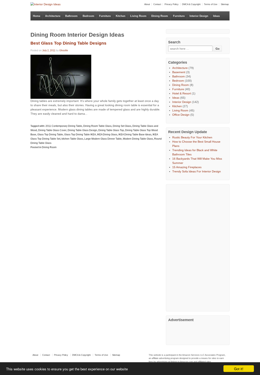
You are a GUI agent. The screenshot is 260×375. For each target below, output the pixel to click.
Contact (157, 4)
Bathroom (71, 15)
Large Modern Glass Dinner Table (103, 138)
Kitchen (120, 15)
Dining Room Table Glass (97, 126)
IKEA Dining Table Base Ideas (134, 134)
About (147, 4)
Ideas (216, 15)
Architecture (52, 15)
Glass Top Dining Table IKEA (80, 134)
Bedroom (88, 15)
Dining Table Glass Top (111, 130)
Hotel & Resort (181, 93)
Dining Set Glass (122, 126)
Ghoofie (63, 50)
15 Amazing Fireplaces (187, 167)
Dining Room (159, 15)
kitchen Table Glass (72, 138)
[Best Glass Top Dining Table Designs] (60, 76)
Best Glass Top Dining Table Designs (68, 43)
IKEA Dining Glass (107, 134)
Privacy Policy (172, 4)
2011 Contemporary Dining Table (64, 126)
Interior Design (199, 15)
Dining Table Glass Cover (52, 130)
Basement (178, 72)
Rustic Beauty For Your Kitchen (192, 137)
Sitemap (225, 4)
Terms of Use (210, 4)
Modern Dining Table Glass (138, 138)
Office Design (181, 114)
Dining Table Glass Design (82, 130)
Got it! (238, 368)
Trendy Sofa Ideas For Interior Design (196, 171)
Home (36, 15)
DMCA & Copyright (191, 4)
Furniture (105, 15)
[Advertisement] (198, 247)
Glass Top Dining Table (50, 134)
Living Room (138, 15)
